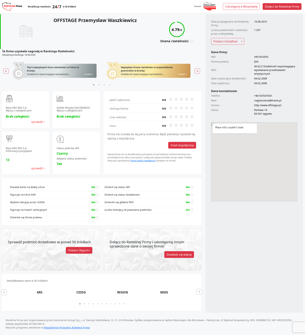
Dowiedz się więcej (179, 254)
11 (124, 304)
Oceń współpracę (182, 145)
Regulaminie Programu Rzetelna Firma (67, 327)
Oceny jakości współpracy (143, 160)
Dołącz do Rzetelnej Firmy (282, 6)
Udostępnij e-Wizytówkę (241, 6)
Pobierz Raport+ (79, 250)
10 (119, 304)
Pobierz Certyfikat (225, 41)
